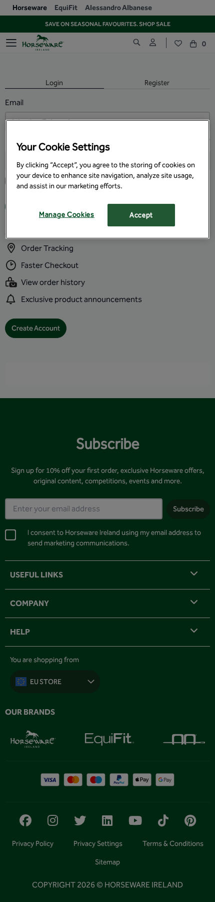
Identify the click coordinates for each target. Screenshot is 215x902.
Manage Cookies (66, 214)
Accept (141, 215)
